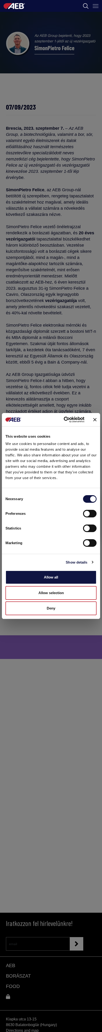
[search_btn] (86, 6)
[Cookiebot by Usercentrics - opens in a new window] (64, 420)
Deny (51, 608)
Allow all (51, 577)
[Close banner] (95, 419)
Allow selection (51, 593)
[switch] (90, 513)
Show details (76, 562)
